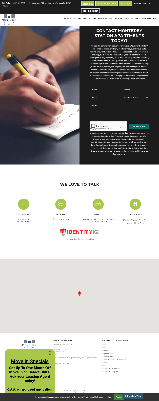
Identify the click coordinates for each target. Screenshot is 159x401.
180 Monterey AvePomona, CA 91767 (24, 220)
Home (104, 345)
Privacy (105, 363)
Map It (5, 6)
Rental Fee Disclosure (145, 19)
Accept (119, 397)
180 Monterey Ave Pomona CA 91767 (56, 3)
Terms (104, 366)
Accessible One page (110, 372)
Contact (128, 19)
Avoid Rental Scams (106, 4)
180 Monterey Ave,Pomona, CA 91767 (60, 350)
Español (89, 4)
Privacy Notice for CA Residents (114, 360)
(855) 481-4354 (19, 3)
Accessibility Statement (111, 369)
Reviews (118, 19)
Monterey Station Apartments (63, 345)
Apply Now (125, 4)
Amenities (81, 19)
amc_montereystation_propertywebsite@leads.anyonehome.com (98, 220)
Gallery (92, 19)
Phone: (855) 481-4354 (61, 364)
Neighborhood (105, 19)
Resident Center (142, 4)
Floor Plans (69, 19)
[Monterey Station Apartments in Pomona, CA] (9, 20)
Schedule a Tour (132, 396)
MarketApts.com (89, 391)
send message (138, 126)
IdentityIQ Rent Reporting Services (79, 239)
